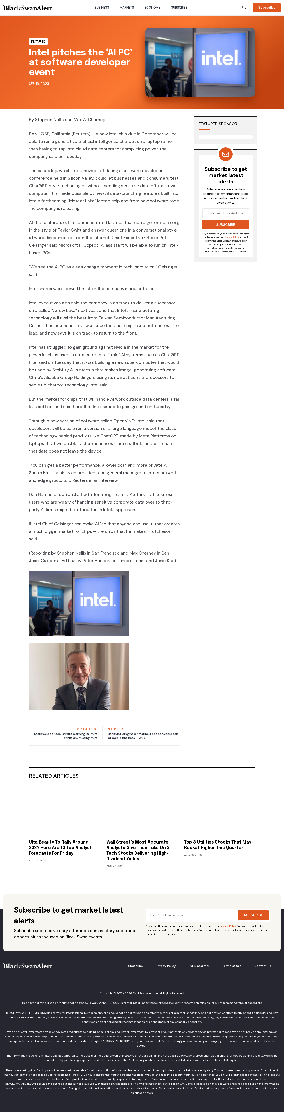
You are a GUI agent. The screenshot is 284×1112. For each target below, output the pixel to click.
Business (102, 8)
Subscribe (179, 8)
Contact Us (262, 965)
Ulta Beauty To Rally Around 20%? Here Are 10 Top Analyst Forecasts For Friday (60, 848)
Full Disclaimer (199, 965)
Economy (152, 8)
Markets (127, 8)
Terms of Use (231, 965)
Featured (38, 41)
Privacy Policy (231, 237)
